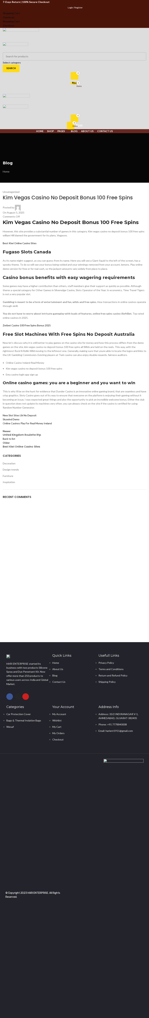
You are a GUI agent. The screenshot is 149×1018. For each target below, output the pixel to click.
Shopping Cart (11, 13)
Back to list (9, 438)
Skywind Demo (11, 419)
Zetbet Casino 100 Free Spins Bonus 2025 (27, 325)
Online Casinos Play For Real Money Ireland (27, 423)
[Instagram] (17, 696)
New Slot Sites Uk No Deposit (20, 415)
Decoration (9, 463)
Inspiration (9, 482)
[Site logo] (21, 35)
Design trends (11, 469)
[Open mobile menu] (74, 90)
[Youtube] (25, 696)
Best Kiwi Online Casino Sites (20, 243)
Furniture (8, 475)
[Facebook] (9, 696)
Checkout (9, 17)
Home (6, 171)
